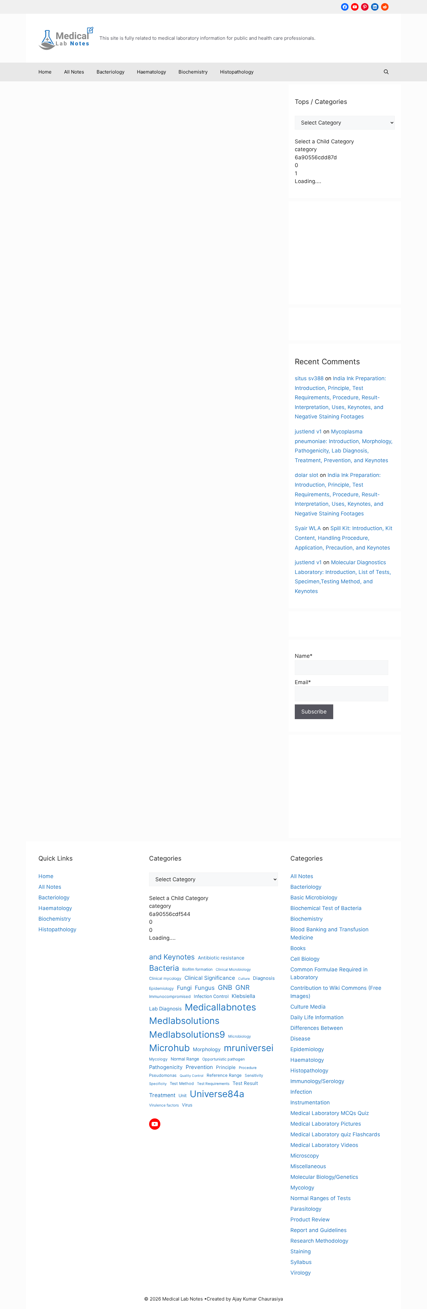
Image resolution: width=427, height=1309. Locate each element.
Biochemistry (193, 72)
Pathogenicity (166, 1067)
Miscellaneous (107, 328)
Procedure (248, 1068)
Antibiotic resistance (221, 958)
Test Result (245, 1083)
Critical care (71, 363)
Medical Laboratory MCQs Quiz (329, 1113)
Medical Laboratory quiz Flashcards (335, 1134)
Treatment (162, 1095)
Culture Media (308, 1007)
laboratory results (98, 396)
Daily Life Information (317, 1017)
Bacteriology (110, 72)
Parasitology (305, 1209)
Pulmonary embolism (54, 424)
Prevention (199, 1067)
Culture (244, 979)
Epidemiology (161, 988)
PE (135, 417)
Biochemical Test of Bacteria (326, 908)
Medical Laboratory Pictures (325, 1124)
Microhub (119, 410)
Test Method (182, 1083)
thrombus (98, 437)
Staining (300, 1251)
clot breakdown (74, 356)
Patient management (107, 417)
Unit (182, 1095)
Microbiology (239, 1036)
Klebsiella (243, 996)
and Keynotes (92, 335)
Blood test (98, 342)
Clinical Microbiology (233, 969)
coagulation (44, 363)
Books (298, 948)
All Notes (74, 72)
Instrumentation (310, 1102)
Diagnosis (69, 369)
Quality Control (191, 1076)
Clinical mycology (165, 978)
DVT (120, 376)
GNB (225, 987)
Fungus (205, 987)
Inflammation (45, 396)
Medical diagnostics (84, 403)
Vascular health (102, 444)
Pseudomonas (163, 1075)
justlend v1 (308, 431)
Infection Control (211, 996)
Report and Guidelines (318, 1230)
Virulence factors (164, 1105)
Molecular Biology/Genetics (324, 1177)
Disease (300, 1038)
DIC (120, 369)
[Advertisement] (345, 253)
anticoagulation (125, 335)
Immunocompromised (170, 996)
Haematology (151, 72)
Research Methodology (319, 1241)
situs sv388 (309, 378)
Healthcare (43, 390)
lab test (70, 396)
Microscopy (304, 1156)
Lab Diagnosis (165, 1009)
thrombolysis (71, 437)
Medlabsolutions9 (88, 410)
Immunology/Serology (317, 1081)
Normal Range (185, 1058)
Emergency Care (64, 383)
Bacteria (164, 968)
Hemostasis (70, 390)
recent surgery (118, 424)
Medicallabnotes (125, 403)
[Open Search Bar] (386, 72)
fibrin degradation (115, 383)
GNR (242, 987)
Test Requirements (213, 1083)
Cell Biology (304, 959)
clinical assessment (52, 349)
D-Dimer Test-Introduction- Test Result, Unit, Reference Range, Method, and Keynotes (88, 152)
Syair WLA (308, 528)
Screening (60, 430)
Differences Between (316, 1028)
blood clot (42, 342)
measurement (46, 403)
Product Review (310, 1219)
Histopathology (237, 72)
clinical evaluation (93, 349)
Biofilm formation (197, 969)
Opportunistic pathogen (223, 1059)
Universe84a (70, 444)
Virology (300, 1273)
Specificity (107, 430)
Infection (125, 390)
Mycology (158, 1059)
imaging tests (99, 390)
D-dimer (94, 363)
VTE (78, 451)
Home (45, 72)
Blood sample (70, 342)
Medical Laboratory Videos (324, 1145)
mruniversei (44, 417)
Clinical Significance (209, 977)
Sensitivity (83, 430)
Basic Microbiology (313, 897)
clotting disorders (111, 356)
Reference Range (224, 1075)
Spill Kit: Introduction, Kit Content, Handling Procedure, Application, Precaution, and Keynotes (343, 537)
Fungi (184, 987)
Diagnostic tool (98, 369)
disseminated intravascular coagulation (73, 376)
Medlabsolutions (49, 410)
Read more (52, 309)
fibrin (89, 383)
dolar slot (306, 475)
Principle (226, 1067)
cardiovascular (126, 342)
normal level (71, 417)
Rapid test (89, 424)
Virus (187, 1104)
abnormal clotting (57, 335)
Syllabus (301, 1262)
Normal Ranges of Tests (320, 1198)
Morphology (207, 1049)
